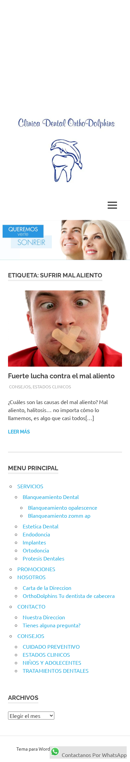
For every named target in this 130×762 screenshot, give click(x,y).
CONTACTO (31, 606)
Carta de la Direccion (47, 587)
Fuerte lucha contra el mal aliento (61, 376)
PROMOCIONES (36, 568)
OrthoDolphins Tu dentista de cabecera (69, 595)
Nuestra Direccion (44, 617)
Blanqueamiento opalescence (62, 507)
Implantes (34, 542)
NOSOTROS (31, 577)
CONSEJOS (20, 386)
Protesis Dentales (43, 558)
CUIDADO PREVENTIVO (51, 646)
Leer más (19, 431)
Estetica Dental (40, 526)
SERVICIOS (30, 486)
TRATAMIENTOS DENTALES (56, 670)
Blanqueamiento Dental (51, 496)
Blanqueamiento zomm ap (59, 515)
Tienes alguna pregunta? (51, 625)
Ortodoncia (36, 550)
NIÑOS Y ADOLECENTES (52, 662)
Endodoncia (36, 534)
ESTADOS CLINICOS (52, 386)
